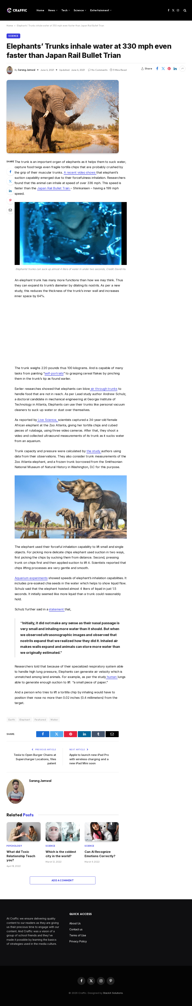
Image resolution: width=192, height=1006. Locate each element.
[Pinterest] (10, 200)
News (51, 10)
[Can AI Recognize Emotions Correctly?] (102, 831)
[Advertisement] (71, 332)
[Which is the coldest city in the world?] (63, 831)
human (112, 677)
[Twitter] (10, 181)
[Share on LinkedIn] (175, 69)
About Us (75, 923)
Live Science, (47, 420)
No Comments (99, 69)
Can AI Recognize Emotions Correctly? (100, 854)
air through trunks (103, 389)
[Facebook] (10, 171)
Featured (40, 719)
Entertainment (99, 10)
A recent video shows (80, 172)
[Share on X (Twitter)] (163, 69)
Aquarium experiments (31, 578)
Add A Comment (63, 880)
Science (79, 10)
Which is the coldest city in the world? (61, 854)
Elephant (25, 719)
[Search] (184, 10)
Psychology (14, 846)
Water (54, 719)
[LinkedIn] (10, 191)
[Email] (10, 210)
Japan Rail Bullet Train (53, 188)
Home (40, 10)
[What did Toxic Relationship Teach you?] (24, 831)
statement (56, 609)
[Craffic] (17, 10)
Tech (64, 10)
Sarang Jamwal (26, 69)
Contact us (75, 929)
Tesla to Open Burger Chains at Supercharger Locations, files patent (35, 759)
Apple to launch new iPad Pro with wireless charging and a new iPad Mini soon (89, 759)
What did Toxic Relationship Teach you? (21, 856)
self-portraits (54, 373)
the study (94, 451)
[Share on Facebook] (157, 69)
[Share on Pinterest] (169, 69)
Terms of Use (77, 935)
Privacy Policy (78, 941)
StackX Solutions (113, 992)
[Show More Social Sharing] (182, 69)
